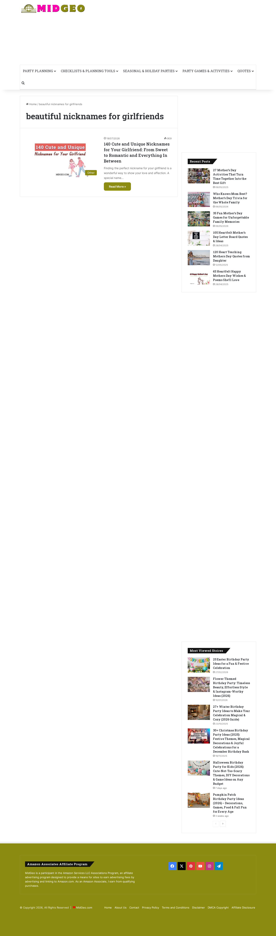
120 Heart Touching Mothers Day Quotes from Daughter (231, 256)
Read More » (117, 186)
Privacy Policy (150, 907)
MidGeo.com (84, 907)
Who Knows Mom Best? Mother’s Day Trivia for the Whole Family (230, 198)
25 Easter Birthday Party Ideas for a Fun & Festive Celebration (231, 663)
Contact (134, 907)
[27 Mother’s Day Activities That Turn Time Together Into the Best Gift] (199, 175)
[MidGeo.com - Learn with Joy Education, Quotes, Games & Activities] (53, 9)
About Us (120, 907)
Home (32, 104)
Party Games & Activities (206, 71)
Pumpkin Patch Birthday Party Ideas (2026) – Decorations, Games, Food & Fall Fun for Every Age (230, 803)
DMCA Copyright (218, 907)
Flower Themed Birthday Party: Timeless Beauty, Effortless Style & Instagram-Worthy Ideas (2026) (231, 687)
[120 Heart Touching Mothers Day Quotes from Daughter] (199, 257)
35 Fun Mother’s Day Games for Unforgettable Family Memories (231, 217)
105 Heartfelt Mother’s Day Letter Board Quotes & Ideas (230, 237)
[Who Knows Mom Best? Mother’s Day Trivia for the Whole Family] (199, 199)
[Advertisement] (178, 32)
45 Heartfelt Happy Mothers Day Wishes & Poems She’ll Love (229, 275)
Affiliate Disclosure (243, 907)
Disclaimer (198, 907)
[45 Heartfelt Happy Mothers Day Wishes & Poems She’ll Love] (199, 277)
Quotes (244, 71)
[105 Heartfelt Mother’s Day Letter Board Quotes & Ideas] (199, 238)
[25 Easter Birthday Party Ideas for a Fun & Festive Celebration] (199, 665)
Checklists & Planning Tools (88, 71)
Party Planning (38, 71)
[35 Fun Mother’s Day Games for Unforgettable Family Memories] (199, 218)
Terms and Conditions (175, 907)
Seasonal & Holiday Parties (149, 71)
